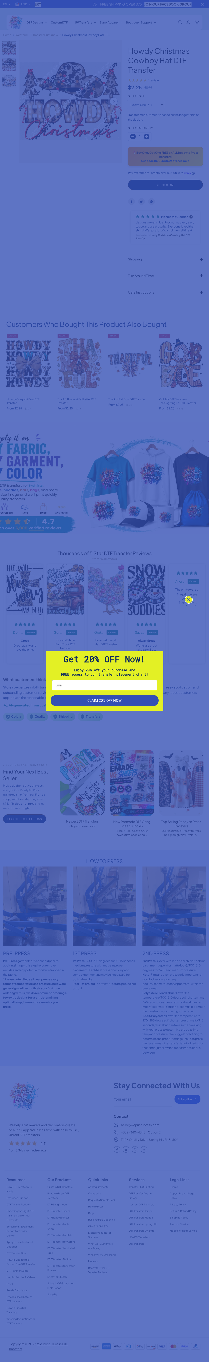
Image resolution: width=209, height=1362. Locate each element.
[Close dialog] (188, 599)
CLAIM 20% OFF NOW (104, 700)
